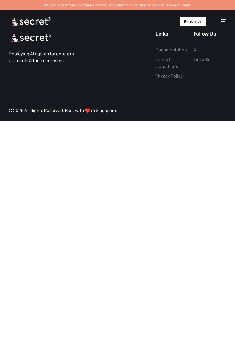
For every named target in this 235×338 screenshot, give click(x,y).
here (187, 5)
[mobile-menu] (220, 21)
